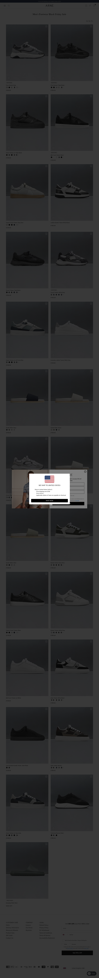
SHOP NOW (49, 500)
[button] (66, 500)
